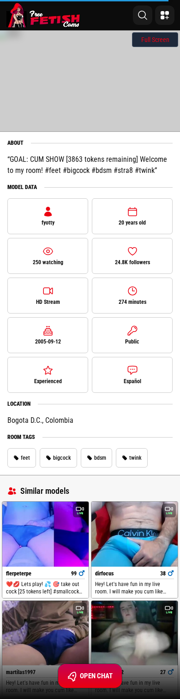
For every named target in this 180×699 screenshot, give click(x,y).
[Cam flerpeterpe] (45, 534)
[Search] (142, 15)
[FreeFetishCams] (43, 15)
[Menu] (164, 15)
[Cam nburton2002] (134, 633)
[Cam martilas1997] (45, 633)
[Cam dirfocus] (134, 534)
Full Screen (155, 39)
